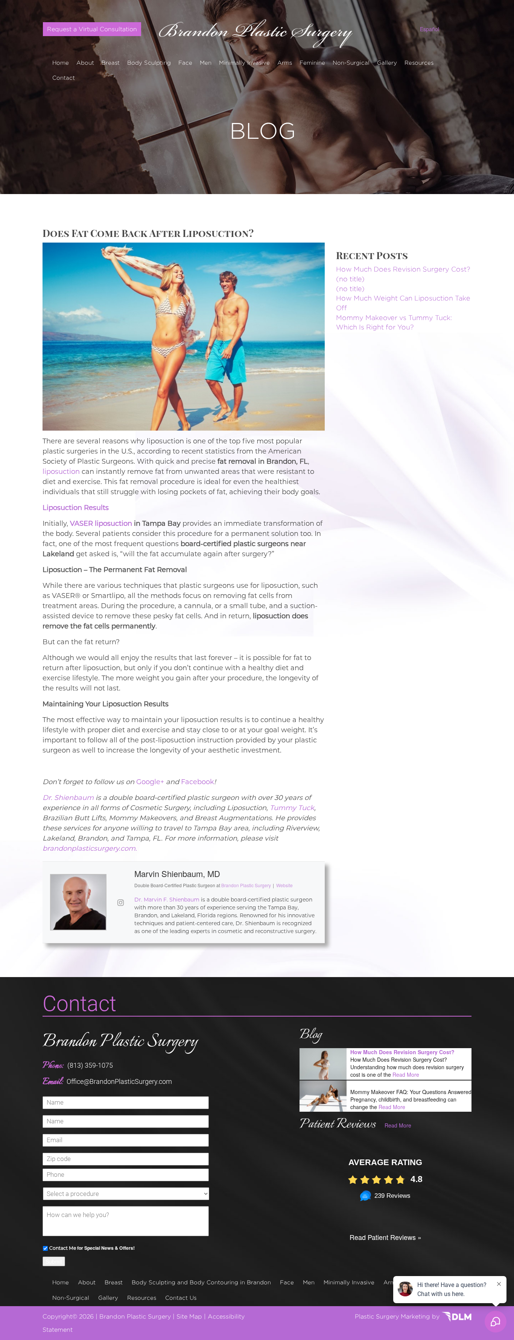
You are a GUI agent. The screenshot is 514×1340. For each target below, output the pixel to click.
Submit (54, 1261)
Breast (111, 62)
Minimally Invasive (244, 62)
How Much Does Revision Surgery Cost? (403, 269)
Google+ (150, 782)
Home (60, 62)
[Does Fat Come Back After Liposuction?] (184, 335)
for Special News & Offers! (92, 1247)
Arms (284, 62)
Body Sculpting (149, 62)
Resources (419, 62)
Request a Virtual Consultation (92, 29)
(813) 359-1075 (90, 1065)
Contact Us (180, 1298)
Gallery (387, 62)
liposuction (61, 471)
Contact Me (62, 1248)
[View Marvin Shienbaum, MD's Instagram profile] (120, 902)
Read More (405, 1074)
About (85, 62)
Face (185, 62)
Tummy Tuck (292, 808)
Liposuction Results (76, 508)
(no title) (350, 278)
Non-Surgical (351, 62)
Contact (63, 77)
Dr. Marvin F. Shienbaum (166, 899)
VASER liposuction (101, 523)
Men (205, 62)
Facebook (197, 782)
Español (429, 29)
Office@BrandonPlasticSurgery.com (119, 1081)
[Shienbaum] (257, 31)
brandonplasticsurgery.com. (90, 848)
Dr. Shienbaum (68, 798)
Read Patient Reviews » (385, 1237)
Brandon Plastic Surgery (120, 1042)
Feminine (312, 62)
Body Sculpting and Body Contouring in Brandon (201, 1282)
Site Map (189, 1316)
